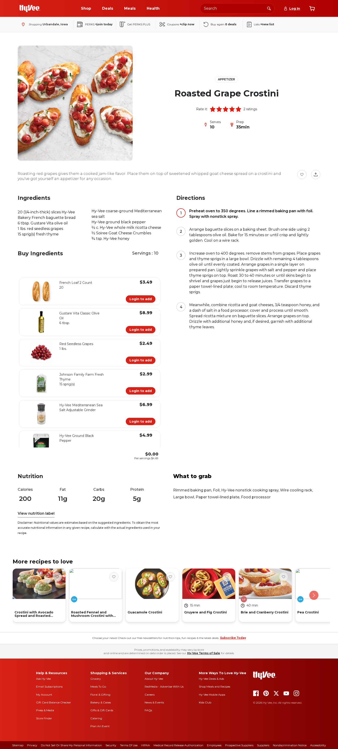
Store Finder (44, 718)
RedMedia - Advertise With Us (164, 686)
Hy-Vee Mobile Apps (212, 694)
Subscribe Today (233, 637)
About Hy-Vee (154, 678)
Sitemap (17, 745)
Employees (214, 745)
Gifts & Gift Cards (101, 710)
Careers (150, 694)
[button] (212, 109)
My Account (44, 694)
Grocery (95, 678)
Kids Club (205, 702)
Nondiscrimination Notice (289, 745)
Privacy (32, 745)
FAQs (148, 710)
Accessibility (318, 745)
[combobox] (237, 8)
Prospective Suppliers (239, 745)
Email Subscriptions (49, 686)
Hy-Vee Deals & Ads (211, 678)
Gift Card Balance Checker (53, 702)
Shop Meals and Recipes (214, 686)
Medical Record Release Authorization (178, 745)
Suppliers (263, 745)
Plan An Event (100, 726)
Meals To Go (98, 686)
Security (111, 745)
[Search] (269, 8)
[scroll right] (313, 595)
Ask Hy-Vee (43, 678)
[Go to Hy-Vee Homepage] (30, 8)
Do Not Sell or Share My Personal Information (71, 745)
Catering (96, 718)
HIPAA (145, 745)
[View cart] (312, 8)
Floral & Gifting (100, 694)
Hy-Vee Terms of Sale (203, 653)
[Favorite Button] (302, 174)
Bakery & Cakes (100, 702)
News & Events (154, 702)
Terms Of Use (128, 745)
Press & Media (45, 710)
